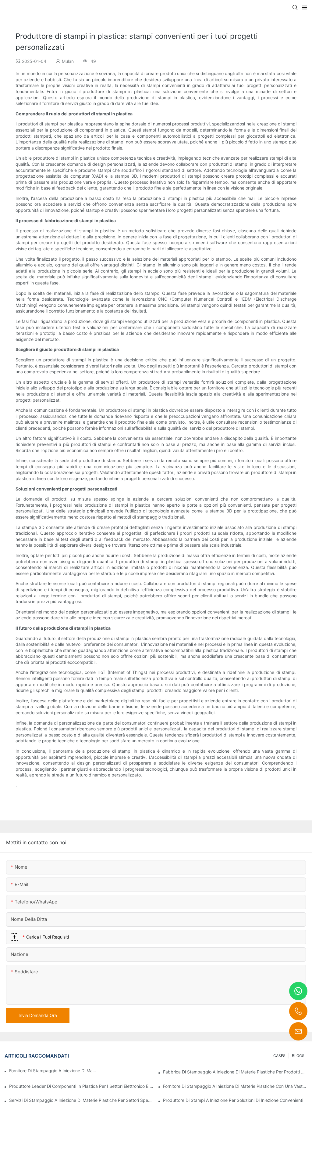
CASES (279, 1055)
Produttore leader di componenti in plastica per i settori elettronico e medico (81, 1086)
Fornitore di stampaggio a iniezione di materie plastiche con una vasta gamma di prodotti (235, 1086)
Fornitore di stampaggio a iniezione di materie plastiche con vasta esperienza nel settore (53, 1070)
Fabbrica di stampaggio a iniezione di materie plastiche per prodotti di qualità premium (235, 1071)
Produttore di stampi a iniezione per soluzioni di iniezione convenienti (233, 1100)
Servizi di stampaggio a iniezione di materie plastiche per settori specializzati (81, 1100)
